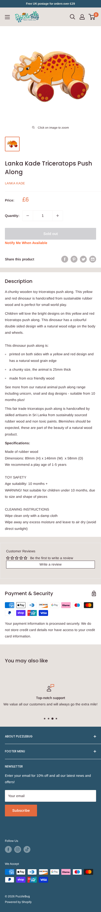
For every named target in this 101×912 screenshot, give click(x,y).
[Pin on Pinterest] (74, 259)
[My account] (82, 17)
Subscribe (21, 810)
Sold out (50, 234)
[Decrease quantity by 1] (28, 216)
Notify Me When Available (26, 243)
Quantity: (12, 216)
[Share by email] (92, 259)
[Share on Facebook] (64, 259)
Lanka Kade (15, 183)
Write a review (50, 564)
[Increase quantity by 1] (57, 216)
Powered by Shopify (18, 902)
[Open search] (72, 17)
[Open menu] (7, 17)
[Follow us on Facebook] (8, 849)
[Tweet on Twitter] (83, 259)
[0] (92, 17)
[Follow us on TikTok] (27, 849)
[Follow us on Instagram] (17, 849)
